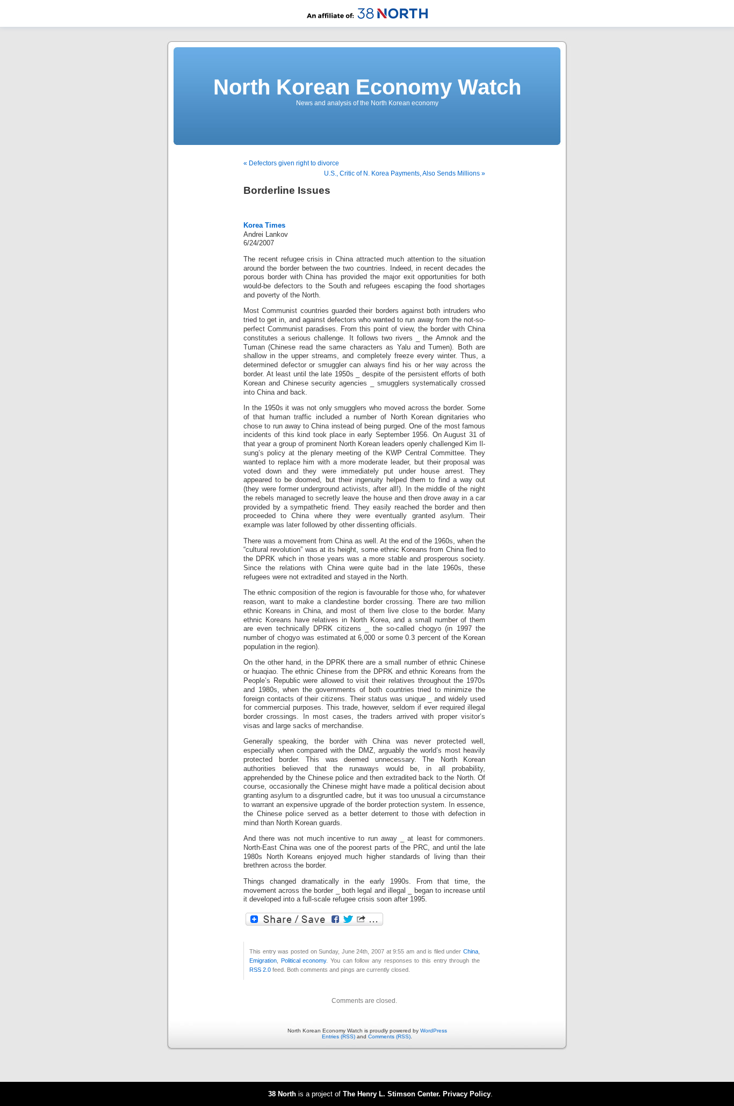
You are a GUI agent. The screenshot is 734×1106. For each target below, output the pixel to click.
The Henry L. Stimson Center (390, 1094)
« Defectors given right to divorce (291, 163)
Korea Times (264, 225)
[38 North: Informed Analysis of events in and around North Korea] (367, 25)
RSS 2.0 (260, 969)
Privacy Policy (467, 1094)
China (470, 951)
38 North (282, 1094)
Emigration (263, 960)
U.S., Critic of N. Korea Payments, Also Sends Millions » (404, 173)
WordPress (433, 1031)
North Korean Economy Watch (367, 87)
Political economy (304, 960)
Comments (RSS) (389, 1036)
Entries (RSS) (338, 1036)
